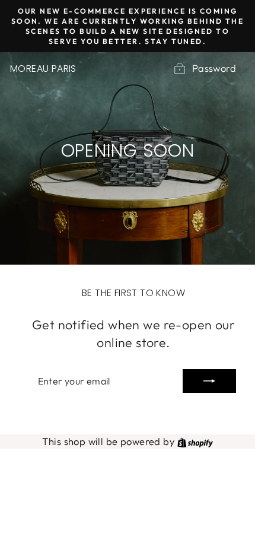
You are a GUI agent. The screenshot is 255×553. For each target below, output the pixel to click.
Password (214, 68)
